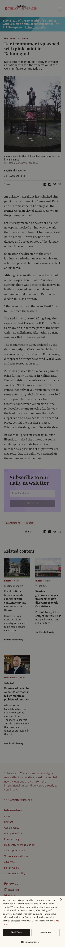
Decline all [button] (45, 932)
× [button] (61, 899)
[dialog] (32, 921)
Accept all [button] (16, 932)
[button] (31, 942)
